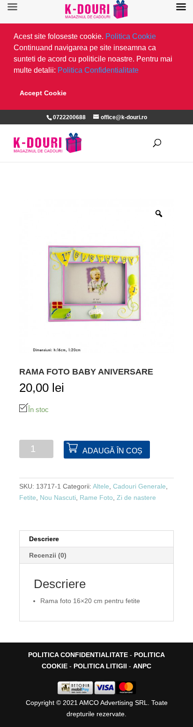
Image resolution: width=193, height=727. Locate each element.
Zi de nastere (136, 497)
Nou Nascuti (58, 497)
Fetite (27, 497)
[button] (142, 71)
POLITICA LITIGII (100, 666)
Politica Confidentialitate (98, 70)
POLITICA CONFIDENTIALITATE (78, 654)
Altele (101, 486)
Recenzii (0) (48, 555)
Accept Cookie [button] (43, 93)
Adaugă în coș (112, 451)
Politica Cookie (130, 36)
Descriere (44, 539)
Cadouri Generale (139, 486)
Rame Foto (96, 497)
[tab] (96, 539)
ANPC (142, 666)
